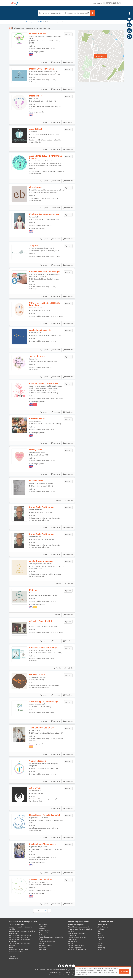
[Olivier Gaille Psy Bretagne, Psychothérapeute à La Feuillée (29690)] (19, 513)
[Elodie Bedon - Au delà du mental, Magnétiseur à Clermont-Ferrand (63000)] (19, 821)
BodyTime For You (37, 418)
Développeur (43, 924)
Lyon (99, 933)
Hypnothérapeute (44, 931)
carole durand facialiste (40, 330)
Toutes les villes (103, 925)
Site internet (69, 62)
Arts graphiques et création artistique (80, 929)
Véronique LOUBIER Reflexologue (44, 271)
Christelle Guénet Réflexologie (43, 647)
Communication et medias (76, 933)
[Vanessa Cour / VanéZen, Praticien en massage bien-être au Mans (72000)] (19, 886)
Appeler (45, 62)
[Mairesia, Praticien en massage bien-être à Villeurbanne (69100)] (19, 596)
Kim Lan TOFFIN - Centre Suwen (44, 383)
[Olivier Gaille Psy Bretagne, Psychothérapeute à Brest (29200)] (19, 540)
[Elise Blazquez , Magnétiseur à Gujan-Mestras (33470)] (19, 194)
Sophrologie (42, 947)
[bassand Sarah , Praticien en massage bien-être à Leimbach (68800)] (19, 487)
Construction (72, 935)
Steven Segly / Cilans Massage (43, 701)
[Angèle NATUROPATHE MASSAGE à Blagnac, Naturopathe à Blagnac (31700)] (19, 162)
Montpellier (101, 937)
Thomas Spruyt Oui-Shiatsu (42, 727)
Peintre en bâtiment (45, 933)
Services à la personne (75, 948)
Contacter (56, 62)
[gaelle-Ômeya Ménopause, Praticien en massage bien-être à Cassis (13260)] (19, 567)
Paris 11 (100, 943)
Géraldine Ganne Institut (40, 621)
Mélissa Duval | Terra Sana (41, 69)
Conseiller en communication (18, 950)
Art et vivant (35, 788)
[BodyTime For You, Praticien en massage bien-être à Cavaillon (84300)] (19, 425)
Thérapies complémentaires (77, 950)
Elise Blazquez (36, 187)
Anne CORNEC (35, 129)
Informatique (72, 939)
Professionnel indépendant (47, 941)
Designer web (13, 958)
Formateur (42, 926)
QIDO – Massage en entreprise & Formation (44, 304)
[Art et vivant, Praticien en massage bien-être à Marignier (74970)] (19, 794)
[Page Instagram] (129, 36)
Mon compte (97, 3)
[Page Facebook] (129, 13)
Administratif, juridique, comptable (79, 927)
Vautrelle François (37, 761)
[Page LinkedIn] (129, 25)
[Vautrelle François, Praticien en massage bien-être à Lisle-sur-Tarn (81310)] (19, 767)
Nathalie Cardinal (37, 674)
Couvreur (12, 956)
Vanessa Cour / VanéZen (40, 879)
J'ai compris (124, 971)
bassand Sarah (36, 480)
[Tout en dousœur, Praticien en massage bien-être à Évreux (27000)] (19, 363)
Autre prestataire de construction (20, 935)
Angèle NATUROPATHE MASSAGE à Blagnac (45, 157)
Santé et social (72, 941)
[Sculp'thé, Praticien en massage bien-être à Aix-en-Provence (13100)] (19, 252)
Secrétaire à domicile (45, 945)
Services (70, 943)
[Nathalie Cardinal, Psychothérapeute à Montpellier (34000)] (19, 681)
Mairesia (33, 590)
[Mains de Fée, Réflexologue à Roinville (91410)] (19, 102)
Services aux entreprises (76, 945)
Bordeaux (100, 929)
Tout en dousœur (37, 356)
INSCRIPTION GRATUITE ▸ (113, 3)
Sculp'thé (33, 245)
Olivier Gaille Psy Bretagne (41, 507)
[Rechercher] (92, 13)
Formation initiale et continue (77, 937)
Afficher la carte (101, 56)
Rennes (99, 945)
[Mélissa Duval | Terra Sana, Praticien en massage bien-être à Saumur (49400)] (19, 75)
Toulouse (100, 950)
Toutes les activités (16, 925)
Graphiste (42, 929)
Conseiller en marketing (16, 952)
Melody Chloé (35, 449)
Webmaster (42, 949)
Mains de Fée (35, 96)
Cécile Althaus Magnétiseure (42, 844)
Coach (11, 948)
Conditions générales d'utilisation (60, 972)
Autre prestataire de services (18, 937)
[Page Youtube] (129, 30)
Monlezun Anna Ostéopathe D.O (44, 214)
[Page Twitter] (129, 19)
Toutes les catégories (76, 925)
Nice (98, 941)
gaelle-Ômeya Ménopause (41, 561)
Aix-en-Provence (102, 927)
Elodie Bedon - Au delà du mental (44, 815)
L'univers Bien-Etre (37, 33)
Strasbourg (101, 948)
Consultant (13, 954)
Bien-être (71, 931)
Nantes (99, 939)
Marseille (100, 935)
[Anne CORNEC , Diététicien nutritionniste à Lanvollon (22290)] (19, 135)
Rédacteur (42, 943)
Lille (98, 931)
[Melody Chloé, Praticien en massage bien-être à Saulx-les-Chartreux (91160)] (19, 456)
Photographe (43, 935)
